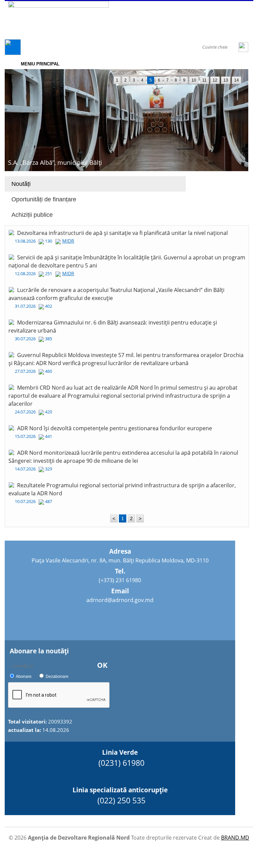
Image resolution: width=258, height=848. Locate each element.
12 (215, 80)
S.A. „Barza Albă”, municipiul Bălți (55, 162)
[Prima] (13, 53)
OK (102, 665)
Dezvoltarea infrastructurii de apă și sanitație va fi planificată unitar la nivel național (122, 233)
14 (236, 80)
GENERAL (44, 47)
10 (193, 80)
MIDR (68, 241)
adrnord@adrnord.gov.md (120, 600)
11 (204, 80)
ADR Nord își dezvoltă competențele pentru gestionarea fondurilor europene (114, 428)
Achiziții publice (32, 214)
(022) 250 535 (121, 800)
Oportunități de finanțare (43, 199)
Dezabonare (57, 676)
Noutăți (21, 184)
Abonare (24, 676)
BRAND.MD (235, 837)
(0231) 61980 (121, 762)
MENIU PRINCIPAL (40, 63)
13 (225, 80)
